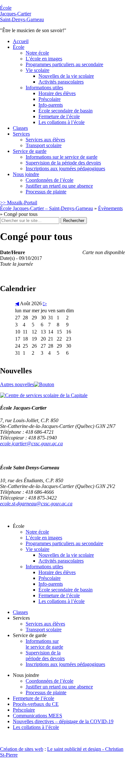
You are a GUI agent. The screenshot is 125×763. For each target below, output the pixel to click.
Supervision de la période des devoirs (63, 162)
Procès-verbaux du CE (36, 704)
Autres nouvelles (17, 384)
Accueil (21, 41)
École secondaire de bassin (65, 110)
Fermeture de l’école (59, 116)
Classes (20, 128)
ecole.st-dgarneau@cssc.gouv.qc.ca (36, 503)
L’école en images (44, 58)
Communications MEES (37, 715)
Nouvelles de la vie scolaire (66, 76)
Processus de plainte (46, 191)
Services (21, 134)
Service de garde (29, 151)
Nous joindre (26, 174)
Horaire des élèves (57, 93)
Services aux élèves (45, 139)
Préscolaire (49, 99)
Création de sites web (21, 749)
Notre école (37, 53)
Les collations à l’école (61, 122)
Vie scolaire (37, 70)
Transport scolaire (44, 145)
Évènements (110, 208)
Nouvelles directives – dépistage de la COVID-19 (63, 721)
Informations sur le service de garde (61, 157)
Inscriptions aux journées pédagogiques (65, 168)
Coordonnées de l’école (49, 180)
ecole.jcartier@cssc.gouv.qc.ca (31, 443)
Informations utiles (44, 87)
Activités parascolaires (61, 81)
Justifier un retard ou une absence (59, 186)
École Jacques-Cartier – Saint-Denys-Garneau (46, 208)
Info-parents (50, 105)
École (22, 13)
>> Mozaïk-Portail (18, 202)
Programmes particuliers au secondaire (64, 64)
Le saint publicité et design (74, 749)
